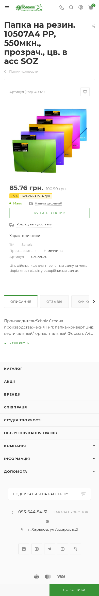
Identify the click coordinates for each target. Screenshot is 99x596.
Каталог (13, 369)
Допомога (15, 471)
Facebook (23, 549)
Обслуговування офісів (30, 433)
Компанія (15, 446)
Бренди (12, 394)
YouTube (62, 549)
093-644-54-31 (32, 512)
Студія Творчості (23, 420)
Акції (9, 381)
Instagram (36, 549)
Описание (20, 302)
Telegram (49, 549)
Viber (75, 549)
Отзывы (54, 302)
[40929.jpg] (49, 140)
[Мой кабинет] (80, 8)
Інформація (17, 459)
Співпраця (15, 407)
